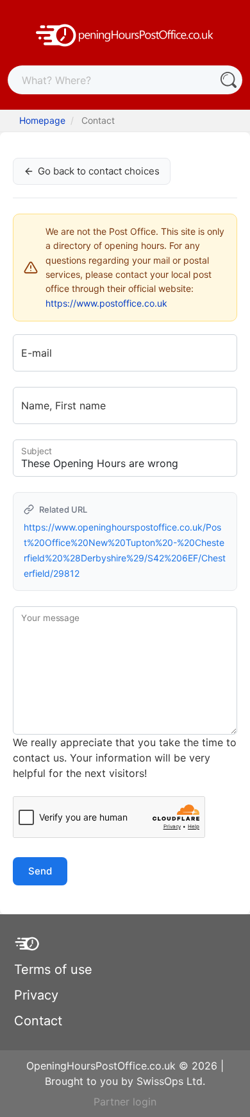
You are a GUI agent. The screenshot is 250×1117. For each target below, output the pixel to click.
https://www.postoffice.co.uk (106, 303)
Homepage (42, 120)
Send (40, 871)
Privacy (36, 995)
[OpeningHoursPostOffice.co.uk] (125, 34)
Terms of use (53, 969)
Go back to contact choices (99, 171)
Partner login (125, 1101)
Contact (38, 1020)
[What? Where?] (227, 79)
